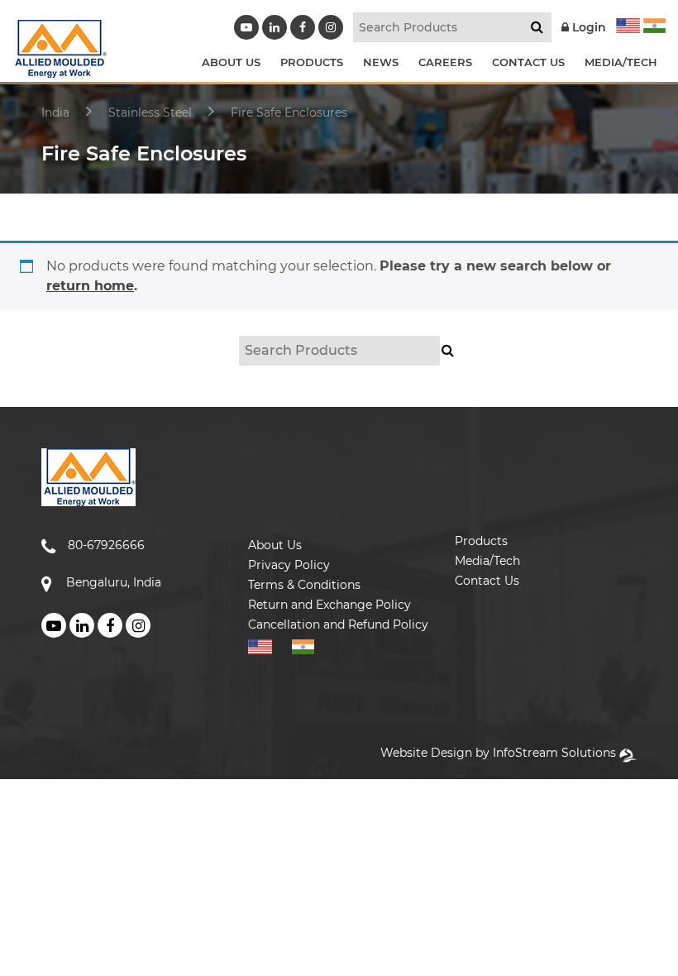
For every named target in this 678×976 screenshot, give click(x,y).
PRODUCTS (311, 62)
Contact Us (487, 580)
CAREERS (445, 62)
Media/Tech (487, 560)
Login (587, 27)
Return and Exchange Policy (329, 604)
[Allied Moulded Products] (59, 67)
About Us (275, 545)
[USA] (628, 23)
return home (90, 286)
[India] (653, 23)
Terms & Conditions (304, 584)
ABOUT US (231, 62)
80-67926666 (106, 545)
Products (481, 540)
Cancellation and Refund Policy (338, 624)
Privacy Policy (289, 564)
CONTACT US (528, 62)
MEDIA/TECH (621, 62)
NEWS (381, 62)
